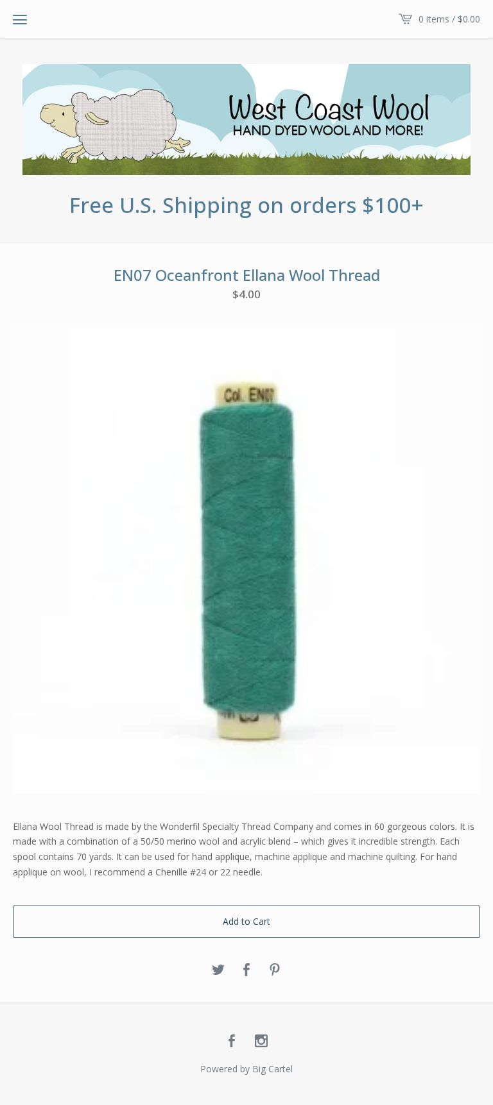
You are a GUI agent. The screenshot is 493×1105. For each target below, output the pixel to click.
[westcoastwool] (246, 119)
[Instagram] (261, 1041)
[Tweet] (218, 970)
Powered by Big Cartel (246, 1069)
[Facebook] (231, 1041)
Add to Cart (246, 921)
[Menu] (20, 19)
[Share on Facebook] (246, 970)
